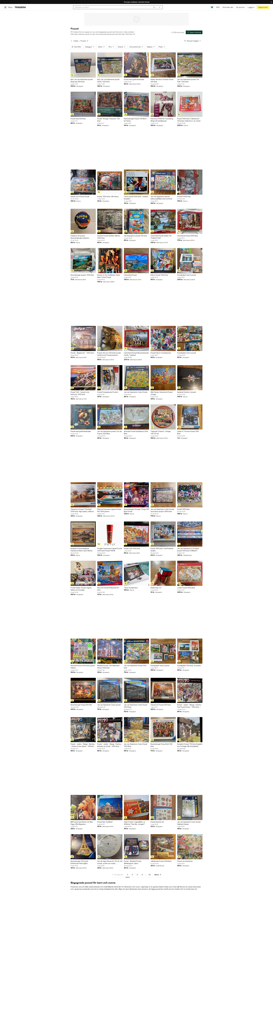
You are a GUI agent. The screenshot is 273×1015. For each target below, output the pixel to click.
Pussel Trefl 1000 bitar (132, 548)
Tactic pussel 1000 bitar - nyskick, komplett (136, 198)
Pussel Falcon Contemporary (161, 353)
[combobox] (115, 7)
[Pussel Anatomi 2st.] (163, 807)
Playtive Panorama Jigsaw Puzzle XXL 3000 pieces (109, 510)
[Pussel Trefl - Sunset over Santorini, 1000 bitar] (83, 377)
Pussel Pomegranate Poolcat (107, 392)
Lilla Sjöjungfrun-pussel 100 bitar (135, 236)
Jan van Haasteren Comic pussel (109, 705)
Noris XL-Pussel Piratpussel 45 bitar (108, 589)
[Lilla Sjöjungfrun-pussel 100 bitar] (136, 221)
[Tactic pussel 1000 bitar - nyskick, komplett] (136, 182)
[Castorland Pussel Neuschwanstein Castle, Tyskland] (136, 338)
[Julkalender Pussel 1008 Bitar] (163, 846)
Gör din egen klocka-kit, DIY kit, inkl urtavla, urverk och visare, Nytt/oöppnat (109, 862)
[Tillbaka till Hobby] (71, 41)
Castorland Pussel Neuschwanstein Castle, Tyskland (136, 354)
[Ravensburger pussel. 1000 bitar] (83, 260)
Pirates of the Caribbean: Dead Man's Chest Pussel (108, 276)
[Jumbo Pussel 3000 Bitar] (189, 573)
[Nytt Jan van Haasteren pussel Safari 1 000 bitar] (109, 65)
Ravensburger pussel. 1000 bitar (82, 275)
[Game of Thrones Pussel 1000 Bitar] (189, 416)
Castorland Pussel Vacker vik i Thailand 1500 (161, 237)
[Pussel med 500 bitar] (83, 104)
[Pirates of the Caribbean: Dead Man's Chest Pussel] (109, 260)
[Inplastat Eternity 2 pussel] (189, 377)
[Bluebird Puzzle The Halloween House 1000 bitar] (109, 651)
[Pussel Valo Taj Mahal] (109, 807)
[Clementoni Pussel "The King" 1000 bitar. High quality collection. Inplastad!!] (83, 494)
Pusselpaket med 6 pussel (160, 665)
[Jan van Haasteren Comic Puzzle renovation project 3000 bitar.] (163, 494)
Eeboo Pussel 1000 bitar (159, 275)
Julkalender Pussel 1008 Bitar (161, 861)
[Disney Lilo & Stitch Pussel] (83, 182)
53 (149, 875)
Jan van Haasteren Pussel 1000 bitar (135, 667)
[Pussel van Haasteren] (189, 846)
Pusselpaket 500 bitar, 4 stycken (189, 665)
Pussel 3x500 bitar (184, 196)
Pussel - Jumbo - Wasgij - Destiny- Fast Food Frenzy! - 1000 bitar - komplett (189, 706)
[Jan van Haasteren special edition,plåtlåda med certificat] (163, 182)
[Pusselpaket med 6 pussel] (163, 651)
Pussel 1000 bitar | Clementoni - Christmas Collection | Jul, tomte (188, 120)
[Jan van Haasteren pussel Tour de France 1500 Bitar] (109, 416)
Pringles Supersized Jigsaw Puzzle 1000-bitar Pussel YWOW (109, 550)
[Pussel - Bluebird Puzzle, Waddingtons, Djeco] (136, 846)
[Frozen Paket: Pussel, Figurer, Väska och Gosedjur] (83, 573)
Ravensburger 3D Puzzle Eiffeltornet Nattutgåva (79, 862)
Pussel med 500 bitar (78, 119)
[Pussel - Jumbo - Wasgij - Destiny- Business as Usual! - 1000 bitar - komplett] (109, 729)
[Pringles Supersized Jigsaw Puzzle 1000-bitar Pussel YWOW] (109, 534)
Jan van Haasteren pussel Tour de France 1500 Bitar (109, 432)
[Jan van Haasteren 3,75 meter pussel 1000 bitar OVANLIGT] (189, 534)
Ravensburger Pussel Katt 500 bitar (161, 745)
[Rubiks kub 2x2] (163, 573)
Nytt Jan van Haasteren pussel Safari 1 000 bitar (108, 80)
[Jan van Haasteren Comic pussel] (109, 690)
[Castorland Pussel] (136, 260)
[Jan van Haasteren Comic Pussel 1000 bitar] (136, 690)
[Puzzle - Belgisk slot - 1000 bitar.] (83, 338)
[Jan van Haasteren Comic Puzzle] (136, 377)
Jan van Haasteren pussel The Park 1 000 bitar (188, 80)
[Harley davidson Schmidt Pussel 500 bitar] (163, 65)
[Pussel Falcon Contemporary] (163, 338)
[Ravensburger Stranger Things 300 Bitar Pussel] (136, 494)
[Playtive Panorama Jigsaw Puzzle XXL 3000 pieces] (109, 494)
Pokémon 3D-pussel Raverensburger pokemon (80, 237)
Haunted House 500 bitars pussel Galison (83, 667)
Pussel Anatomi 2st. (157, 822)
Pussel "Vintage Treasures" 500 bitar (108, 120)
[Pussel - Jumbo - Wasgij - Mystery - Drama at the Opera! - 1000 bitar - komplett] (83, 729)
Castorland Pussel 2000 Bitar (187, 236)
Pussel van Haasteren (185, 861)
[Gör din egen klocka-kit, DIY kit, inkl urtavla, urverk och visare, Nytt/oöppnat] (109, 846)
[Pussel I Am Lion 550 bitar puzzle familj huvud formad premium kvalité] (109, 338)
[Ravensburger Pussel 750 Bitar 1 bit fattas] (136, 104)
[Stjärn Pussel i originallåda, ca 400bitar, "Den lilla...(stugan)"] (136, 807)
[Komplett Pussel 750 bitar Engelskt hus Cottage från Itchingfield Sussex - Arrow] (189, 729)
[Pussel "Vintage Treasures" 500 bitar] (109, 104)
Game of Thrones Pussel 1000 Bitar (188, 432)
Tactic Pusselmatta (131, 588)
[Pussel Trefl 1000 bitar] (136, 534)
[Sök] (154, 7)
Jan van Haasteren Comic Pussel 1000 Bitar (135, 745)
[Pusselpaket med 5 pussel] (189, 260)
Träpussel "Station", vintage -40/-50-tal (161, 432)
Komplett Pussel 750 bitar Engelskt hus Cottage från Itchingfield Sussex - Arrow (189, 745)
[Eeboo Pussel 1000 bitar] (163, 260)
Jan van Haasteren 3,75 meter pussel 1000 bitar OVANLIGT (188, 550)
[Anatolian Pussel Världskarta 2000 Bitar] (136, 416)
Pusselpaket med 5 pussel (186, 275)
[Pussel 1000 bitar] (189, 494)
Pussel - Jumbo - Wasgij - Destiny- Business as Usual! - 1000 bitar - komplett (109, 745)
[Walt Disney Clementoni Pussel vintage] (163, 377)
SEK (217, 7)
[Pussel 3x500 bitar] (189, 182)
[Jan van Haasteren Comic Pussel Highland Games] (189, 807)
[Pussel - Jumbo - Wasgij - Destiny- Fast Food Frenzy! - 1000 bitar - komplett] (189, 690)
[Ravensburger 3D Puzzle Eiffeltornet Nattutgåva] (83, 846)
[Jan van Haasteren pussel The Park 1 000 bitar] (189, 65)
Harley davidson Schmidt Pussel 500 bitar (162, 80)
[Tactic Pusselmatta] (136, 573)
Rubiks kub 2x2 (156, 588)
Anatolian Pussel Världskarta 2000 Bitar (136, 432)
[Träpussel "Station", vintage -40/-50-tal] (163, 416)
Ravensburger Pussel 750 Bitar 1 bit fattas (135, 120)
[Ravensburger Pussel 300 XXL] (83, 690)
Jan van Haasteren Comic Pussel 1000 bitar (135, 706)
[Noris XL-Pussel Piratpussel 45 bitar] (109, 573)
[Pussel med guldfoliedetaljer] (136, 65)
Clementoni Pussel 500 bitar (161, 705)
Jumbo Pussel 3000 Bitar (186, 588)
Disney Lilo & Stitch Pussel (80, 196)
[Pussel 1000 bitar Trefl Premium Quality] (163, 534)
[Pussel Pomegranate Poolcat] (109, 377)
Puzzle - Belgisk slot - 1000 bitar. (82, 353)
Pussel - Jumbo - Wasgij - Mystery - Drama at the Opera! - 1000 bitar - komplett (83, 745)
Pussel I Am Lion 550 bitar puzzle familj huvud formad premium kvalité (109, 354)
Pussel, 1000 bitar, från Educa (107, 196)
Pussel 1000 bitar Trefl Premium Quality (162, 550)
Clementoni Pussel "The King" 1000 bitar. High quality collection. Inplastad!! (83, 510)
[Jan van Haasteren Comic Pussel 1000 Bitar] (136, 729)
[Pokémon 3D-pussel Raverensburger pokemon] (83, 221)
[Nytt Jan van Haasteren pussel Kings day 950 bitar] (83, 65)
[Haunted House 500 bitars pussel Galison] (83, 651)
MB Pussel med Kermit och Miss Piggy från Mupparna (82, 823)
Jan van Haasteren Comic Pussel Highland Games (188, 823)
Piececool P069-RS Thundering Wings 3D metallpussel (162, 120)
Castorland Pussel (130, 275)
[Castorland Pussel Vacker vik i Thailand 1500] (163, 221)
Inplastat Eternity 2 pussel (186, 392)
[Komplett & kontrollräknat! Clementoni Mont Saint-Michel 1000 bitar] (83, 534)
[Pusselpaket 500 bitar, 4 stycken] (189, 651)
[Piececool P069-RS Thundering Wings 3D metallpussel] (163, 104)
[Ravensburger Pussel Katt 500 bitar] (163, 729)
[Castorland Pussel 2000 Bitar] (189, 221)
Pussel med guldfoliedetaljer (134, 79)
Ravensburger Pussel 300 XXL (81, 705)
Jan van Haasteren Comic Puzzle (135, 392)
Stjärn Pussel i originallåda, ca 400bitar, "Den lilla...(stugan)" (134, 823)
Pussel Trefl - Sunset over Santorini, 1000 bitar (80, 393)
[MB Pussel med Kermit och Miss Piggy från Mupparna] (83, 807)
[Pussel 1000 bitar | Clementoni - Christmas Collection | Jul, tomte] (189, 104)
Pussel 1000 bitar (183, 509)
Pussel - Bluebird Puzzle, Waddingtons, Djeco (133, 862)
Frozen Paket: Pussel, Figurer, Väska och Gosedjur (81, 589)
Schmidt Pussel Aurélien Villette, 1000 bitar (108, 237)
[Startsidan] (20, 7)
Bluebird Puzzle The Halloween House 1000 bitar (108, 667)
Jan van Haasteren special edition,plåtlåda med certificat (161, 198)
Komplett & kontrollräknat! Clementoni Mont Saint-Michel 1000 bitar (81, 550)
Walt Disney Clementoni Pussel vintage (161, 393)
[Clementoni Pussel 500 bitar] (163, 690)
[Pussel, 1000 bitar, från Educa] (109, 182)
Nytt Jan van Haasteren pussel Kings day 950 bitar (82, 80)
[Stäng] (271, 2)
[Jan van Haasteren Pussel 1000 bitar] (136, 651)
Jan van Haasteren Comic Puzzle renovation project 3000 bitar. (162, 510)
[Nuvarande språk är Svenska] (212, 7)
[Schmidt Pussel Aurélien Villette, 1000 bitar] (109, 221)
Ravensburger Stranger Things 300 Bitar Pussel (136, 510)
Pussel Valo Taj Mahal (104, 822)
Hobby (75, 41)
